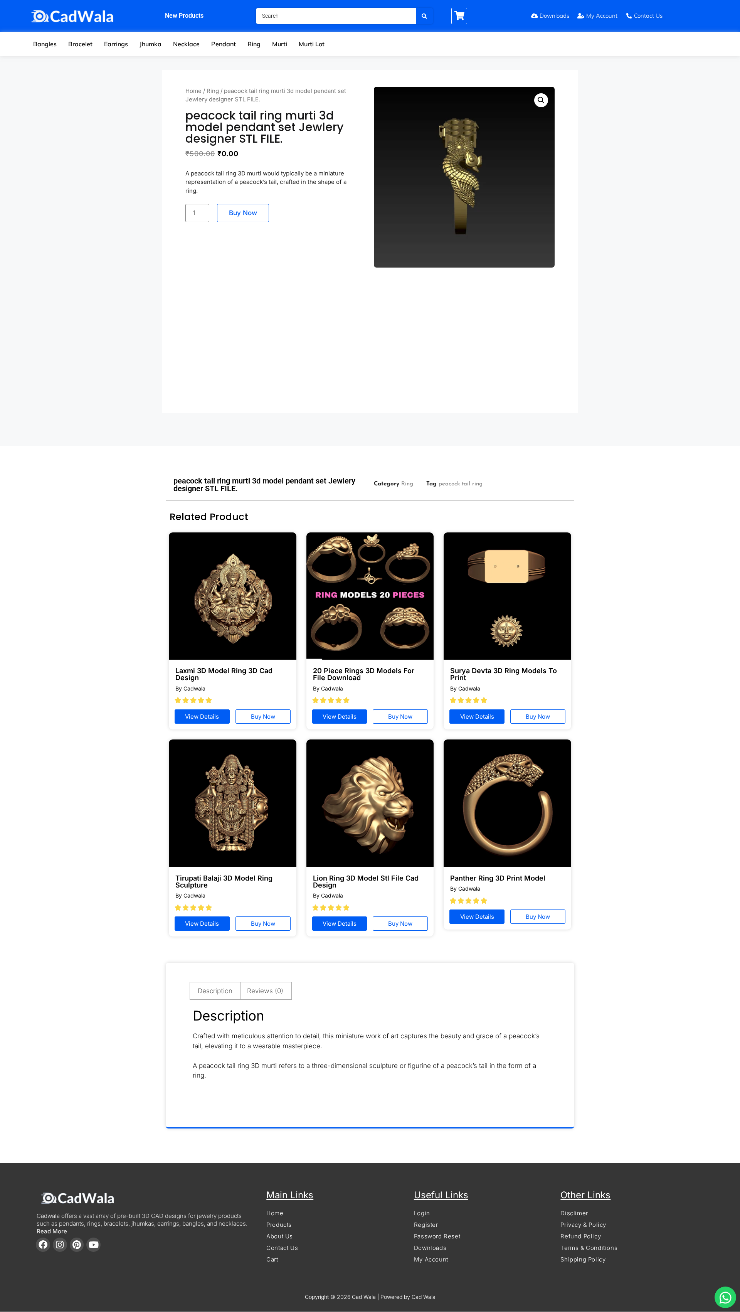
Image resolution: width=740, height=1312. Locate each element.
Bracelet (80, 44)
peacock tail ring (461, 484)
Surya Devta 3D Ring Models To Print (503, 674)
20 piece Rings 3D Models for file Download (363, 674)
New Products (184, 15)
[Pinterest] (77, 1245)
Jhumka (150, 44)
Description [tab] (215, 991)
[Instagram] (60, 1245)
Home (193, 90)
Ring (254, 44)
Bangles (45, 44)
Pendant (223, 44)
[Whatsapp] (725, 1297)
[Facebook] (43, 1245)
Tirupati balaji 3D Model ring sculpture (223, 881)
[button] (541, 100)
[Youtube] (93, 1245)
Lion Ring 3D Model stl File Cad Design (366, 881)
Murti (279, 44)
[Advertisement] (370, 342)
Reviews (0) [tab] (265, 991)
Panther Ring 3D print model (497, 878)
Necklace (186, 44)
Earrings (116, 44)
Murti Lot (312, 44)
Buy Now (243, 213)
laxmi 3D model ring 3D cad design (223, 674)
